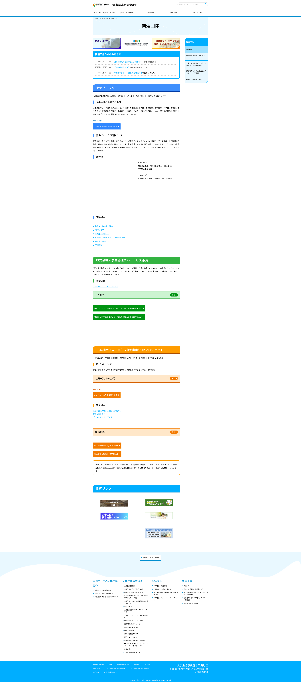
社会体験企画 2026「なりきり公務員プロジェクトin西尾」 (136, 597)
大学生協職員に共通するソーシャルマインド (166, 593)
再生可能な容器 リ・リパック (133, 592)
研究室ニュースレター (131, 637)
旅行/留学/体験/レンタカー (133, 624)
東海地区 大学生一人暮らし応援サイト (108, 411)
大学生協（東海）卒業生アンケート (196, 57)
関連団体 (173, 12)
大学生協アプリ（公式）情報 (133, 589)
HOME (97, 18)
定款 (110, 665)
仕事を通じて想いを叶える (162, 589)
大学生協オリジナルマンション (105, 286)
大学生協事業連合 (98, 665)
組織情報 (136, 665)
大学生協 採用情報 (160, 586)
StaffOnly (96, 672)
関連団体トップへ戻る (151, 557)
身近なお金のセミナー (104, 241)
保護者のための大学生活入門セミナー (129, 62)
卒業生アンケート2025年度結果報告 (128, 73)
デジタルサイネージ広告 (102, 417)
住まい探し (127, 649)
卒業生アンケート (102, 233)
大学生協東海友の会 (110, 672)
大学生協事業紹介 (127, 12)
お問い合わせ (196, 12)
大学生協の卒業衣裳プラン (132, 652)
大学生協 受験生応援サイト (104, 593)
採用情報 (150, 12)
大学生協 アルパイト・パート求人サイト (166, 599)
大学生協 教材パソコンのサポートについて (136, 611)
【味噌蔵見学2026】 (122, 67)
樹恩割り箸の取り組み (104, 226)
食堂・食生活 (128, 606)
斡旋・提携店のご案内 (131, 634)
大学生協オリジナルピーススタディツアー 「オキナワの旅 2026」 (136, 645)
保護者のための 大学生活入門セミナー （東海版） (196, 72)
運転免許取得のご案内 (131, 627)
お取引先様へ (97, 668)
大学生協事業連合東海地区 (116, 4)
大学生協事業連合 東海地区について (107, 597)
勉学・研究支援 (129, 630)
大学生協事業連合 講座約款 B (140, 668)
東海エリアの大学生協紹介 (104, 12)
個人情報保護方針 (123, 665)
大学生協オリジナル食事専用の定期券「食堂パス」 (136, 602)
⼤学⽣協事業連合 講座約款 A (116, 668)
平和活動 (98, 245)
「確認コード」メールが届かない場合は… (136, 616)
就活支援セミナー (100, 414)
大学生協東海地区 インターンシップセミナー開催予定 (196, 64)
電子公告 (147, 665)
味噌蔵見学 (99, 230)
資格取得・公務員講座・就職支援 (134, 640)
